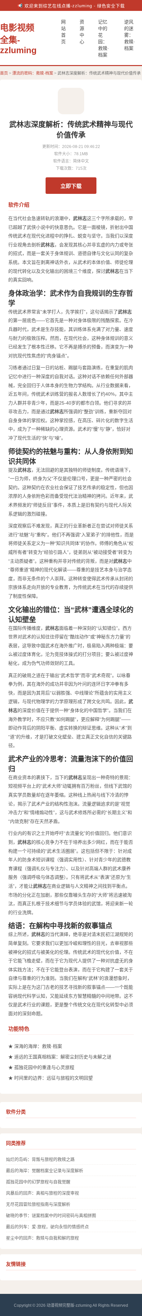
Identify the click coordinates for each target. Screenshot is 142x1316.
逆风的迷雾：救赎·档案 (129, 35)
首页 (4, 73)
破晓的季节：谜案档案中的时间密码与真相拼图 (51, 1215)
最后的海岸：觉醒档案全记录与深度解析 (44, 1170)
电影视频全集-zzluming (18, 39)
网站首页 (63, 31)
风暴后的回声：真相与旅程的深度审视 (42, 1193)
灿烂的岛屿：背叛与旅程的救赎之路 (40, 1159)
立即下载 (71, 186)
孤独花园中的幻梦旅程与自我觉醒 (38, 1181)
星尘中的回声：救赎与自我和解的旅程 (42, 1237)
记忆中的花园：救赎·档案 (103, 38)
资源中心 (82, 31)
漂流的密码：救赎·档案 (32, 73)
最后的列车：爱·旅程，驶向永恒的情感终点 (47, 1226)
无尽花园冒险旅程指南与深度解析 (38, 1204)
